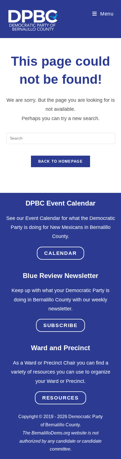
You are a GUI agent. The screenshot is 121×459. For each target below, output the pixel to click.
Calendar (60, 253)
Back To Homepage (60, 161)
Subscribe (60, 325)
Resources (60, 398)
